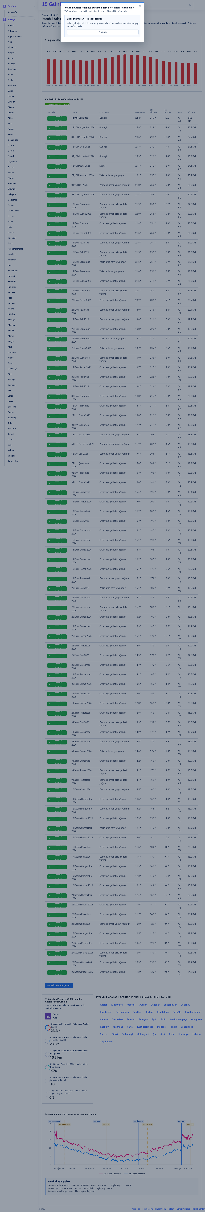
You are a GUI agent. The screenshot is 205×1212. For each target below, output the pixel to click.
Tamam (103, 32)
